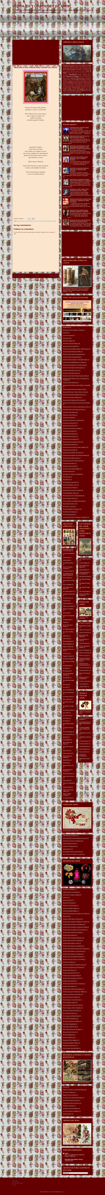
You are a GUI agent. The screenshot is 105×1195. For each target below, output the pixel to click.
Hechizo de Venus (67, 900)
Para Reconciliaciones (68, 514)
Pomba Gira (66, 653)
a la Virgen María (67, 798)
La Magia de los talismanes (85, 78)
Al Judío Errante (67, 598)
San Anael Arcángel (68, 658)
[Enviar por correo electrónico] (28, 219)
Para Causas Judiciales (28, 221)
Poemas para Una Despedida (84, 677)
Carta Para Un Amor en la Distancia (72, 841)
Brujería (80, 68)
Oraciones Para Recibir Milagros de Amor (73, 394)
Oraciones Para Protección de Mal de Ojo (73, 389)
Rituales (82, 89)
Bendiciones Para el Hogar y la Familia (73, 330)
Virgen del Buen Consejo (67, 794)
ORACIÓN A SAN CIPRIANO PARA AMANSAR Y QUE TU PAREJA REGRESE (79, 159)
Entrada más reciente (19, 276)
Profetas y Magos (67, 89)
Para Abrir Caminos (68, 471)
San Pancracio (66, 715)
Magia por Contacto (82, 83)
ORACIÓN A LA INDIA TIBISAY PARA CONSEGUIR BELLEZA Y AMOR (79, 190)
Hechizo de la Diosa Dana (69, 905)
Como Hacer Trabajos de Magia (71, 895)
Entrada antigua (53, 276)
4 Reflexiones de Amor (85, 733)
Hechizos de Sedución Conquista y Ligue (73, 964)
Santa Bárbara (66, 739)
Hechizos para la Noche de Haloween (72, 989)
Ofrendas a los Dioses (86, 86)
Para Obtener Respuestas (69, 1018)
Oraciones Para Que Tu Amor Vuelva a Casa (74, 392)
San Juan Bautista (67, 689)
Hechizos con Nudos (68, 962)
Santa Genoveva (67, 753)
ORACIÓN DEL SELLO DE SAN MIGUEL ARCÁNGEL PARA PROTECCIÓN (80, 221)
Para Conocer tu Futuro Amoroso (71, 999)
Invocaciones (77, 78)
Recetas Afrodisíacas (68, 1037)
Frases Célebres (83, 749)
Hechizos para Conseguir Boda (71, 975)
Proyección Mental (75, 89)
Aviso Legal (15, 1181)
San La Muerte (67, 699)
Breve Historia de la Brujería (72, 68)
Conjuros (65, 332)
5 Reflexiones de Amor (85, 737)
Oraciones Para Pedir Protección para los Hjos (75, 376)
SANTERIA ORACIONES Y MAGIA (74, 1159)
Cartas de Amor (67, 849)
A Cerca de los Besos (68, 1092)
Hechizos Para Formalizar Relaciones (72, 938)
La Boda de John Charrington (70, 1108)
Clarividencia (85, 68)
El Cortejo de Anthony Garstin (70, 1100)
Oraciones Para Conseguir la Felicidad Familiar (75, 359)
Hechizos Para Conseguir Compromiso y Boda (75, 927)
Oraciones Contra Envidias (70, 346)
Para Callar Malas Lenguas (70, 493)
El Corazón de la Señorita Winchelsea (73, 1097)
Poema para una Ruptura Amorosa (83, 664)
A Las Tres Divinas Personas (68, 567)
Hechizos (73, 75)
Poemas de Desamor (84, 673)
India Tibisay (66, 638)
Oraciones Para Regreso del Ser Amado (73, 400)
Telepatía (65, 90)
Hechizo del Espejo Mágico (70, 911)
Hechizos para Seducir (69, 986)
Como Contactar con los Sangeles (84, 573)
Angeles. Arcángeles (68, 608)
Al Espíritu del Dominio (69, 594)
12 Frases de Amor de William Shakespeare (85, 722)
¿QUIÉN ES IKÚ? (69, 1160)
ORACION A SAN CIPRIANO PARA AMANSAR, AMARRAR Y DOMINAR (79, 211)
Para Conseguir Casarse (69, 498)
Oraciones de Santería (69, 431)
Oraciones (19, 221)
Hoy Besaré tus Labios (85, 625)
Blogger (63, 1191)
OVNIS (66, 1153)
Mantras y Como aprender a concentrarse (71, 85)
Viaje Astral (72, 90)
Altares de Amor (78, 65)
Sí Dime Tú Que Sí (84, 681)
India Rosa (65, 636)
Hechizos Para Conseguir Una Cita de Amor (74, 929)
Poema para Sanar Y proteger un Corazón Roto (84, 660)
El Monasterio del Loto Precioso (71, 1103)
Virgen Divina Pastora (68, 776)
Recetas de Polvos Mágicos (70, 1040)
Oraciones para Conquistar (70, 439)
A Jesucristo (66, 560)
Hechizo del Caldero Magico (70, 908)
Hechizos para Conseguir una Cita (72, 978)
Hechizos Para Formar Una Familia (72, 940)
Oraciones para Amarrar (69, 436)
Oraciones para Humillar (69, 450)
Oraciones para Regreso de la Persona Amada (75, 455)
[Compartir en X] (31, 219)
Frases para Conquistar (82, 755)
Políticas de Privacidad (17, 1183)
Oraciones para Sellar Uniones (71, 458)
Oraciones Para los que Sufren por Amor (73, 409)
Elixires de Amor (88, 72)
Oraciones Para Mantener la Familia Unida (74, 365)
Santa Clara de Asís (68, 746)
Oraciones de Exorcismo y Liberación (72, 420)
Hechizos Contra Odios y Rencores (72, 919)
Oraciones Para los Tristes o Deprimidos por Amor (76, 407)
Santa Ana (65, 737)
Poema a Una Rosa (84, 652)
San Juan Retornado (68, 692)
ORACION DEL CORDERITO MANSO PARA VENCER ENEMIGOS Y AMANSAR (80, 180)
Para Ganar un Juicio (38, 221)
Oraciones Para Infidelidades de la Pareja (73, 362)
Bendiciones (66, 327)
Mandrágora (88, 83)
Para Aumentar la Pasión (69, 487)
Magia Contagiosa (74, 83)
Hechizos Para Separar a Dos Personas (73, 951)
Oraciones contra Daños (69, 415)
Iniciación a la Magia (69, 78)
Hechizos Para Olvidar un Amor (71, 943)
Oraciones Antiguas (68, 340)
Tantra (90, 89)
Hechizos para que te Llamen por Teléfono (74, 991)
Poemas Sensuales (84, 667)
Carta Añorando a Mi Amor (70, 835)
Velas (68, 90)
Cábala (68, 72)
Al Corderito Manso (68, 591)
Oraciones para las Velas (69, 466)
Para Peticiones (47, 221)
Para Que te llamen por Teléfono (71, 1021)
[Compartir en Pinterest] (34, 219)
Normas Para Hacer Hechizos (74, 86)
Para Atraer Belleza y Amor (70, 485)
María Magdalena (67, 644)
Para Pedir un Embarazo (69, 512)
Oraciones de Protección (69, 425)
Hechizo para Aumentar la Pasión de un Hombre (75, 913)
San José (65, 687)
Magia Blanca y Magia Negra (78, 82)
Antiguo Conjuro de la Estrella (70, 892)
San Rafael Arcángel (68, 723)
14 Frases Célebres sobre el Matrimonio (84, 728)
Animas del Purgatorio (68, 615)
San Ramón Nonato (68, 727)
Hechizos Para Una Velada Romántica (73, 956)
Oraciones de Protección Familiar (71, 428)
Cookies (14, 1185)
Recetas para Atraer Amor (69, 1045)
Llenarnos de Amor (84, 632)
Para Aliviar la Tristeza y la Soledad (72, 474)
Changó (65, 622)
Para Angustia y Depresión (70, 482)
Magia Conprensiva (67, 83)
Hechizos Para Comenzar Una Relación (73, 924)
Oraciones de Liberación (69, 423)
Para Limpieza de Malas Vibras (71, 1016)
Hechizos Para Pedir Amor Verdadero (72, 946)
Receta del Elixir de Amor (69, 1032)
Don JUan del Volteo (68, 631)
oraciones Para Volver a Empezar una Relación (75, 517)
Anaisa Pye (66, 600)
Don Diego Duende (68, 629)
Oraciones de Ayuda (68, 417)
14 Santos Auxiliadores (69, 553)
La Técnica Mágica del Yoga (77, 79)
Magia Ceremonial (87, 82)
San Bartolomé (67, 665)
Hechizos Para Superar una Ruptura (72, 954)
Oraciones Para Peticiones (70, 382)
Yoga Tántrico (88, 90)
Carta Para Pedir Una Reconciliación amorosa (75, 838)
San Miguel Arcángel (68, 706)
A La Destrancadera (68, 562)
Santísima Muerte (67, 773)
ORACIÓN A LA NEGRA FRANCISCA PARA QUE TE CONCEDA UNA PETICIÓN (79, 170)
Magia (70, 82)
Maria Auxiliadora (67, 641)
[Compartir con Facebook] (32, 219)
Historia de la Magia (72, 76)
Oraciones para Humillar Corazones (72, 452)
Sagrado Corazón (67, 656)
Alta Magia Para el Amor (69, 65)
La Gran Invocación (68, 335)
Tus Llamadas (83, 684)
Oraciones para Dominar (69, 444)
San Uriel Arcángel (68, 731)
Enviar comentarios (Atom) (39, 280)
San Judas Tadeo (67, 696)
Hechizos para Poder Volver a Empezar (73, 983)
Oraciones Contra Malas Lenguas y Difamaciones (76, 349)
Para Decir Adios (83, 643)
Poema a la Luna (83, 655)
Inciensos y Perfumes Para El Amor (72, 994)
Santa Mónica (66, 760)
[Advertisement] (52, 25)
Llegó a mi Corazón (84, 629)
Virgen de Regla (67, 787)
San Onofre (66, 712)
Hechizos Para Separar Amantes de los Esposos (75, 948)
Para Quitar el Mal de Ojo (69, 1026)
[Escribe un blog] (29, 219)
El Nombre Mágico (74, 72)
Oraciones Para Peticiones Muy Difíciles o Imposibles (76, 385)
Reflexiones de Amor (84, 758)
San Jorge (54, 221)
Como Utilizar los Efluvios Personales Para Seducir (74, 71)
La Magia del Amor (66, 79)
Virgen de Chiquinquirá (69, 783)
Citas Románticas (83, 746)
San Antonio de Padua (68, 661)
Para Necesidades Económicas (71, 509)
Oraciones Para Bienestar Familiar (72, 351)
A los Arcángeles (67, 584)
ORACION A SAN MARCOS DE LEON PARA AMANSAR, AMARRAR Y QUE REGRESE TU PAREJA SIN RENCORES (80, 147)
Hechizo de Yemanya (68, 903)
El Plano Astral (81, 72)
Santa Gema (66, 750)
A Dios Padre (66, 557)
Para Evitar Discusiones (69, 1013)
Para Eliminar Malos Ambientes (71, 1010)
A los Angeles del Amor (69, 580)
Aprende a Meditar (78, 66)
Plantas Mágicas (76, 87)
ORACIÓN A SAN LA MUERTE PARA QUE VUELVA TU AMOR (79, 128)
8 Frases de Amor (84, 741)
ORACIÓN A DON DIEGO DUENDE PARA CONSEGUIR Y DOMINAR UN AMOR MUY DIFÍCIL (80, 201)
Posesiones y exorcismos (86, 87)
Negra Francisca (67, 646)
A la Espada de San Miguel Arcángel (68, 574)
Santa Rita (65, 762)
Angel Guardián (67, 603)
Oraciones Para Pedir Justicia (70, 373)
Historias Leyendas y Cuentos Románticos (74, 1089)
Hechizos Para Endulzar (69, 935)
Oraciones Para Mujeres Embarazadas (73, 367)
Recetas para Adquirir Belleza (70, 1043)
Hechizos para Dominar (69, 981)
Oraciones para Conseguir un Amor (72, 442)
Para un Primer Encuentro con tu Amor (73, 854)
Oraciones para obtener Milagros (71, 469)
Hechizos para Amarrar (69, 970)
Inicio (37, 276)
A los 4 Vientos (67, 577)
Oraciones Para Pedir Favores (71, 370)
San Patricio (66, 718)
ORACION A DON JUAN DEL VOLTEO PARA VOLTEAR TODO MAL (79, 136)
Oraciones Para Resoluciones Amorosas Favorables (76, 403)
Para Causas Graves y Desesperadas (73, 495)
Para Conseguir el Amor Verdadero (72, 1008)
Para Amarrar (66, 479)
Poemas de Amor (83, 670)
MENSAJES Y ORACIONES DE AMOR (41, 6)
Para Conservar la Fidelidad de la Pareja (73, 501)
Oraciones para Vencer (69, 463)
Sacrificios (86, 89)
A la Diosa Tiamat (67, 571)
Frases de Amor (83, 751)
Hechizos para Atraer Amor (70, 973)
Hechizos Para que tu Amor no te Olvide (73, 959)
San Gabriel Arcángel (68, 680)
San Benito (66, 668)
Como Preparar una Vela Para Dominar (83, 69)
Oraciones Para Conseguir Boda (71, 357)
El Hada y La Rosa (84, 623)
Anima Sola (66, 613)
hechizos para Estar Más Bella (71, 1048)
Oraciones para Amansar (69, 433)
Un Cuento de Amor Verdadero (71, 1111)
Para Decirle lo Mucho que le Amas (72, 851)
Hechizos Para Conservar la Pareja (72, 932)
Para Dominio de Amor (69, 503)
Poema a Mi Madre (84, 650)
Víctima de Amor (67, 1114)
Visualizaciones (78, 90)
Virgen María (66, 780)
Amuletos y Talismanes (69, 889)
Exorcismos (66, 75)
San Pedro (65, 721)
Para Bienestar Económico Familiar (72, 490)
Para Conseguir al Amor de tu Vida (72, 1005)
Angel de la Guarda (68, 606)
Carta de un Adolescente (69, 846)
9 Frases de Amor (84, 743)
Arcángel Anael (67, 619)
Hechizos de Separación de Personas (72, 967)
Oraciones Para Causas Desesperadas (73, 354)
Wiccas (83, 90)
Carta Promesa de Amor (69, 843)
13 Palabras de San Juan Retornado (68, 550)
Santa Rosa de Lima (68, 765)
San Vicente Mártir (68, 734)
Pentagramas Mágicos (67, 87)
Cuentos (65, 1087)
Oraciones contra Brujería (69, 412)
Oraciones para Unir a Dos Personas (72, 460)
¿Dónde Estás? (83, 686)
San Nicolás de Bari (68, 710)
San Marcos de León (68, 702)
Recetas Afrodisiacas (68, 1034)
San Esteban (66, 677)
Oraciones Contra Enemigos (70, 343)
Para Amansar (66, 477)
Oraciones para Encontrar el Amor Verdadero (74, 447)
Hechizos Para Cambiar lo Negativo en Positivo (75, 921)
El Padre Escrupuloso (68, 1105)
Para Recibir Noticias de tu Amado (72, 1029)
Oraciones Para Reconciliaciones (71, 397)
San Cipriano (66, 671)
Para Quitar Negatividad (69, 1024)
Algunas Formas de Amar (69, 1095)
